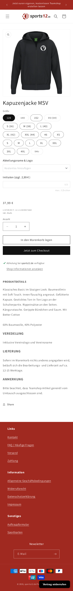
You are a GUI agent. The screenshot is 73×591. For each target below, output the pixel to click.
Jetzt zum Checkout (37, 250)
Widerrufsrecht (16, 488)
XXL (55, 143)
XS (58, 134)
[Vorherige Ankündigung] (7, 5)
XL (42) (11, 134)
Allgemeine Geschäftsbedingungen (29, 480)
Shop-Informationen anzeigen (25, 269)
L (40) (44, 126)
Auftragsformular (18, 524)
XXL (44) (30, 134)
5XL (39, 152)
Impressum (14, 504)
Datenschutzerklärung (21, 496)
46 (45, 134)
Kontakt (12, 437)
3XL (9, 151)
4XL (23, 151)
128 (9, 118)
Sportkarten (15, 532)
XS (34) (54, 118)
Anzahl (6, 219)
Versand (12, 453)
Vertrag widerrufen (54, 584)
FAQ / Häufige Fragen (20, 445)
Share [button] (10, 404)
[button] (7, 16)
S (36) (10, 126)
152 (36, 118)
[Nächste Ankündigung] (66, 5)
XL (41, 143)
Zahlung (12, 460)
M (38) (27, 126)
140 (25, 118)
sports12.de (30, 584)
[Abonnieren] (55, 554)
